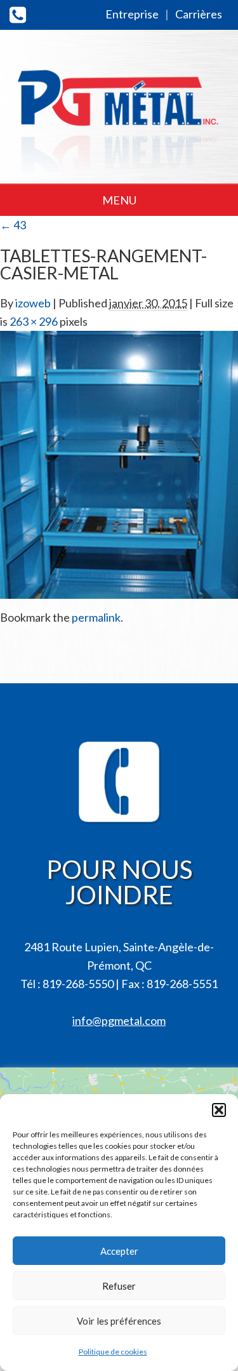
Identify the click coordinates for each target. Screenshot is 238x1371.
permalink (96, 617)
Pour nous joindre (119, 882)
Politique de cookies (113, 1351)
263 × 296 (34, 321)
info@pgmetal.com (119, 1020)
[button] (219, 1110)
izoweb (33, 303)
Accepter (119, 1251)
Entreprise (132, 14)
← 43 (13, 225)
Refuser (119, 1286)
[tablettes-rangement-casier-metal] (119, 463)
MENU (119, 200)
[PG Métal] (119, 109)
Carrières (198, 14)
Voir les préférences (119, 1321)
